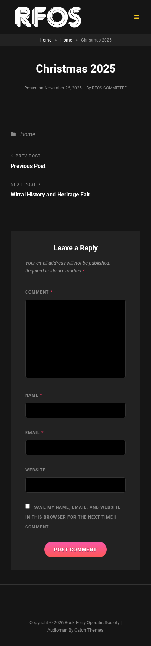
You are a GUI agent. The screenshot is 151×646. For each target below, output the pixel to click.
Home (45, 40)
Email (34, 432)
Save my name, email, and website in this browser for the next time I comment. (73, 517)
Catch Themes (89, 630)
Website (35, 470)
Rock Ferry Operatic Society (92, 622)
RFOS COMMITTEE (109, 88)
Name (33, 395)
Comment (38, 292)
